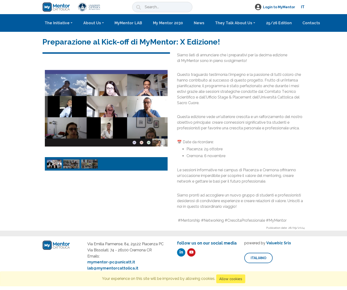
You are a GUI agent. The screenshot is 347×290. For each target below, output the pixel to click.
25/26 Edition (279, 23)
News (199, 23)
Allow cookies (230, 279)
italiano (258, 258)
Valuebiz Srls (278, 243)
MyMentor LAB (128, 23)
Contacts (311, 23)
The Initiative (57, 23)
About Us (92, 23)
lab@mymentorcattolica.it (112, 268)
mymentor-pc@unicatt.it (111, 262)
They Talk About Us (233, 23)
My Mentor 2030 (168, 23)
